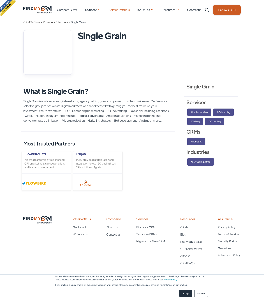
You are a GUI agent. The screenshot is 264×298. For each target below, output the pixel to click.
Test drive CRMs (146, 234)
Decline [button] (201, 293)
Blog (183, 234)
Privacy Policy (170, 279)
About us (112, 227)
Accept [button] (185, 293)
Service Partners (119, 10)
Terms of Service (228, 234)
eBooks (185, 256)
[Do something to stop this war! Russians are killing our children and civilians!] (8, 8)
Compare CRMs (67, 10)
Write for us (80, 234)
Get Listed (79, 227)
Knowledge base (191, 241)
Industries (143, 10)
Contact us (194, 10)
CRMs (184, 227)
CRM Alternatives (191, 249)
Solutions (91, 10)
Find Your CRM (227, 9)
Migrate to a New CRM (150, 241)
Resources (168, 10)
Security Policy (227, 241)
